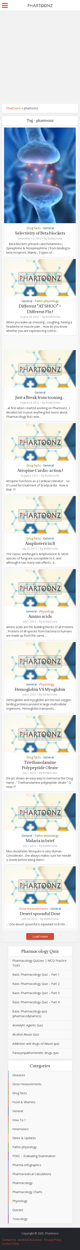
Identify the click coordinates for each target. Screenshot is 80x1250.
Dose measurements (33, 909)
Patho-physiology (47, 301)
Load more (40, 936)
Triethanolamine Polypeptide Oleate (40, 765)
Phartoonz (13, 108)
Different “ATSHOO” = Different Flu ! (40, 308)
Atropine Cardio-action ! (40, 470)
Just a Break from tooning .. (40, 397)
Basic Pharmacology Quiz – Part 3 (36, 993)
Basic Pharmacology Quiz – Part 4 (36, 1002)
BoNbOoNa (55, 238)
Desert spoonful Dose (40, 913)
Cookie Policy (10, 1244)
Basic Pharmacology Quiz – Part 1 (36, 974)
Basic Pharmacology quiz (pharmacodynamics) (29, 1013)
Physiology (46, 611)
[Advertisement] (40, 57)
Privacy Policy (53, 1240)
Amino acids (40, 616)
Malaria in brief (40, 840)
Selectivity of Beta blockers (40, 233)
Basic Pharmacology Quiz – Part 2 (36, 984)
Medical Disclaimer (30, 1240)
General (48, 228)
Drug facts (33, 228)
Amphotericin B (40, 543)
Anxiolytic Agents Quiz (27, 1025)
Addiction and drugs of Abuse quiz (35, 1044)
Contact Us (9, 1240)
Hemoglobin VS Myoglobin (40, 689)
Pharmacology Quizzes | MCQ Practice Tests (39, 963)
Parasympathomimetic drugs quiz (35, 1053)
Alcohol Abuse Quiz (25, 1034)
